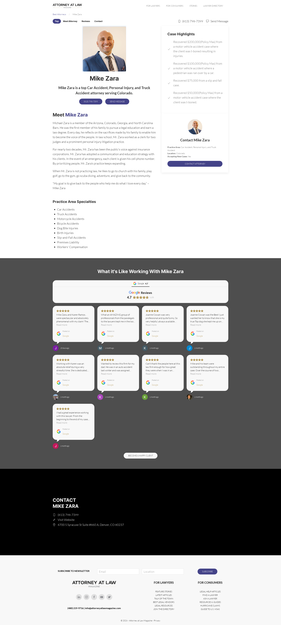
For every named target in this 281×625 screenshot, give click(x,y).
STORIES (193, 6)
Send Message (117, 101)
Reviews (86, 21)
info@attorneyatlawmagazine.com (103, 608)
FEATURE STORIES (163, 591)
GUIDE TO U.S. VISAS (210, 609)
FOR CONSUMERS (174, 6)
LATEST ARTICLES (164, 595)
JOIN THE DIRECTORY (163, 609)
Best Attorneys (59, 14)
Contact (98, 21)
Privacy (157, 620)
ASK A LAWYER (210, 598)
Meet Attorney (70, 21)
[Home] (68, 5)
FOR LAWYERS (153, 6)
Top (57, 21)
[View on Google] (56, 348)
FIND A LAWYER (210, 595)
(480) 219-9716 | (76, 608)
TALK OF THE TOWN (163, 598)
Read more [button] (61, 324)
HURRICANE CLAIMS (210, 605)
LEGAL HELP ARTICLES (210, 591)
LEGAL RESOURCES (164, 605)
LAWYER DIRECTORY (213, 6)
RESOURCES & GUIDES (210, 602)
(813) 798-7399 (91, 101)
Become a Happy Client (140, 455)
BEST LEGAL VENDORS (163, 602)
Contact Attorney (195, 163)
